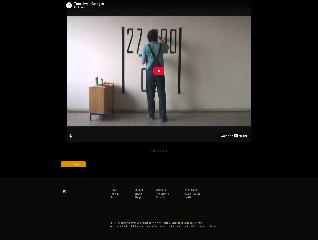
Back (76, 164)
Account (161, 189)
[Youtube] (232, 204)
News (113, 189)
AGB (188, 197)
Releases (116, 197)
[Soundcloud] (220, 195)
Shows (138, 193)
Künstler (115, 193)
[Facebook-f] (232, 195)
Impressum (191, 189)
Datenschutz (192, 193)
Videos (138, 189)
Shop (137, 197)
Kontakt (160, 197)
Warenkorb (162, 193)
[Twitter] (244, 195)
